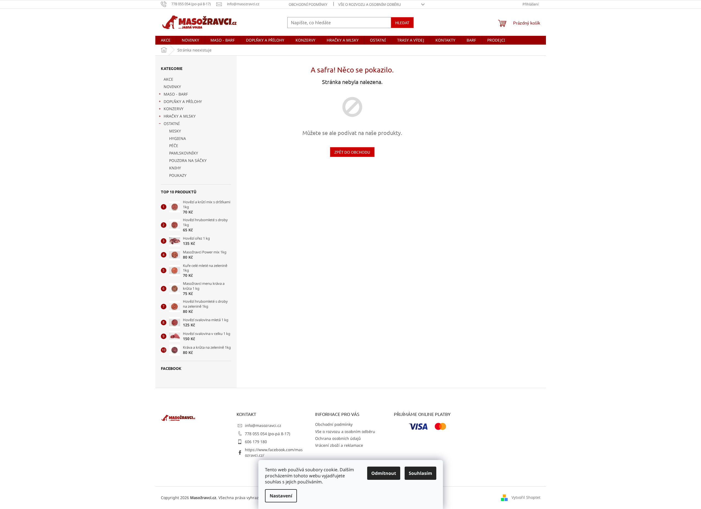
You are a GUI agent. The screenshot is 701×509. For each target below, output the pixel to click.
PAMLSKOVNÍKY (183, 153)
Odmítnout (383, 473)
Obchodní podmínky (308, 4)
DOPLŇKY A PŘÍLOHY (183, 101)
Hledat (402, 22)
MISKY (175, 131)
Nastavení (281, 496)
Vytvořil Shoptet (525, 497)
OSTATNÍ (172, 123)
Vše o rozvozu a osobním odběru (369, 4)
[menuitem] (165, 40)
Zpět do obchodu (352, 152)
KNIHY (175, 167)
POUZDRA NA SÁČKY (188, 160)
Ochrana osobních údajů (338, 438)
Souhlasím (420, 473)
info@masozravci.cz (263, 425)
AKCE (168, 79)
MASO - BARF (176, 94)
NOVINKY (172, 86)
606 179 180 (256, 441)
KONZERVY (173, 108)
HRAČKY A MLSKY (180, 116)
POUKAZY (177, 175)
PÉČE (173, 145)
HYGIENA (177, 138)
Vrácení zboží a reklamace (339, 445)
